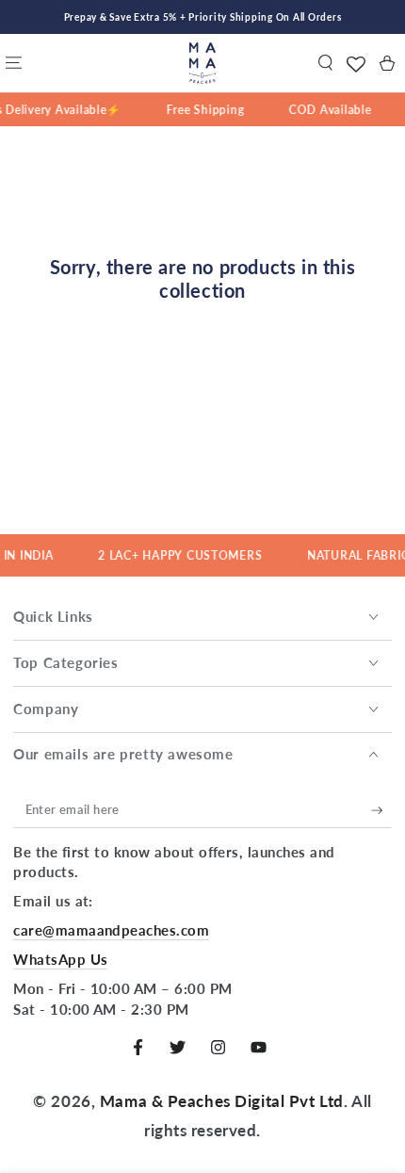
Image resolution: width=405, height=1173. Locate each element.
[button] (325, 63)
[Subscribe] (381, 810)
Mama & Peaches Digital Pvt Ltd (222, 1101)
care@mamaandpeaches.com (111, 929)
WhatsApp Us (60, 959)
